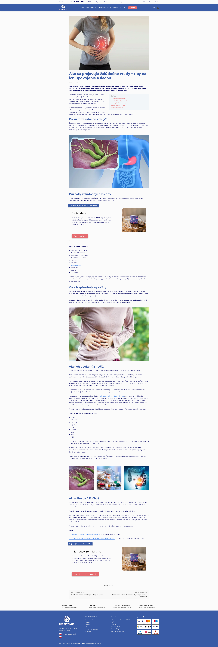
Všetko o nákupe (147, 2)
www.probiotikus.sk (69, 634)
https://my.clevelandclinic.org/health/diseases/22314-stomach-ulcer (92, 538)
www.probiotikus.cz (69, 637)
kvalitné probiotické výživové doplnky (111, 396)
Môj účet (156, 2)
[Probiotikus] (134, 232)
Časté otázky (115, 629)
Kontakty (88, 631)
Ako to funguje (115, 626)
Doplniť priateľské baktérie (85, 574)
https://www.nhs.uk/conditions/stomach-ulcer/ (85, 534)
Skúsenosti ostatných (117, 631)
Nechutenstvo (76, 265)
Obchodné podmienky (92, 629)
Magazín (111, 585)
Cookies (87, 622)
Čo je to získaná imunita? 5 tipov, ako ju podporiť (87, 595)
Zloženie (113, 624)
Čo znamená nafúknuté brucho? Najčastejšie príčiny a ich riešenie (129, 595)
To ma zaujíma (80, 236)
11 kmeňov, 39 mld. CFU (86, 551)
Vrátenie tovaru (89, 627)
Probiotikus (79, 213)
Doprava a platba (90, 620)
